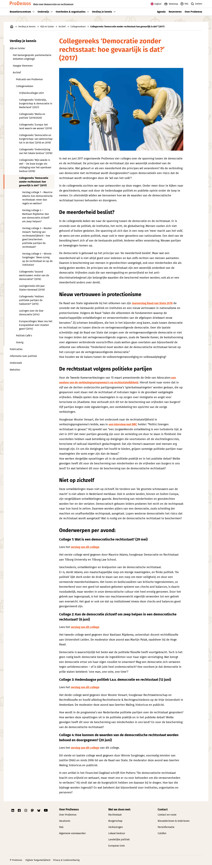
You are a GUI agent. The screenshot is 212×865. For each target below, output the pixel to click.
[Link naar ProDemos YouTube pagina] (45, 810)
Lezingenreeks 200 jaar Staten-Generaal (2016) (32, 287)
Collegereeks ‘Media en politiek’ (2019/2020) (32, 116)
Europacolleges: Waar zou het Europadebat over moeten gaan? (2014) (35, 325)
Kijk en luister (47, 26)
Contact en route (167, 814)
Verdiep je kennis (102, 11)
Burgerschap (115, 820)
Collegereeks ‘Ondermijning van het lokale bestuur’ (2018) (35, 151)
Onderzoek (16, 362)
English (157, 4)
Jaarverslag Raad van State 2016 (152, 303)
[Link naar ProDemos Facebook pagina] (19, 810)
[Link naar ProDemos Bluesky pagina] (39, 810)
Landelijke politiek (119, 839)
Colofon (162, 833)
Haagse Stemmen (23, 65)
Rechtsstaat (115, 814)
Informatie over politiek (23, 356)
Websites (15, 369)
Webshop (173, 4)
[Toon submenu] (33, 11)
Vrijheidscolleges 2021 (31, 93)
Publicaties (16, 349)
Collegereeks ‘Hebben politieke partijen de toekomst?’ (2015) (31, 300)
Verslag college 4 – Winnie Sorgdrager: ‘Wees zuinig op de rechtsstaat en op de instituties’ (37, 259)
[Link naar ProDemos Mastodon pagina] (32, 810)
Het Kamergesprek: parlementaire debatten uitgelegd (32, 57)
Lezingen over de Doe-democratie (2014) (31, 312)
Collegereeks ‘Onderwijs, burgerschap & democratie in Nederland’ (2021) (35, 103)
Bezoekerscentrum (20, 11)
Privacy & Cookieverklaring (66, 860)
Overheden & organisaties (71, 11)
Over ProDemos (193, 11)
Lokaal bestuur (116, 833)
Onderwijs (43, 11)
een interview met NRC (123, 424)
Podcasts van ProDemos (29, 79)
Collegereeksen (78, 26)
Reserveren (175, 11)
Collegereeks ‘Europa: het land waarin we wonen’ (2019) (35, 126)
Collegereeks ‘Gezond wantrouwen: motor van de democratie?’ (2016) (34, 275)
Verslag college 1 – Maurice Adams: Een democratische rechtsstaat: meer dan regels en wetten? (37, 198)
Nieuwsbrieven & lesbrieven (173, 820)
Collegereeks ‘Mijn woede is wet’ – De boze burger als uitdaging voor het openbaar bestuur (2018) (35, 166)
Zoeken (198, 3)
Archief (62, 26)
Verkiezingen (115, 827)
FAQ (186, 3)
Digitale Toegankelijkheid (37, 860)
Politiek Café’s (24, 335)
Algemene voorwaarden (72, 833)
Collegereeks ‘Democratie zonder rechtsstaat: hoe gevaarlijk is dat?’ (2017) (33, 182)
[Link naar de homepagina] (12, 27)
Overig (19, 342)
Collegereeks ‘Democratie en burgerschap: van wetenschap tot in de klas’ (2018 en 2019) (36, 139)
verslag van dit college (85, 547)
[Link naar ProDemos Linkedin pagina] (13, 810)
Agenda (161, 11)
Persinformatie (166, 827)
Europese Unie (116, 845)
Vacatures (64, 820)
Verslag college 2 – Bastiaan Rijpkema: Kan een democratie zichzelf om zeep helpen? (35, 216)
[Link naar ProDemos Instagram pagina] (26, 810)
